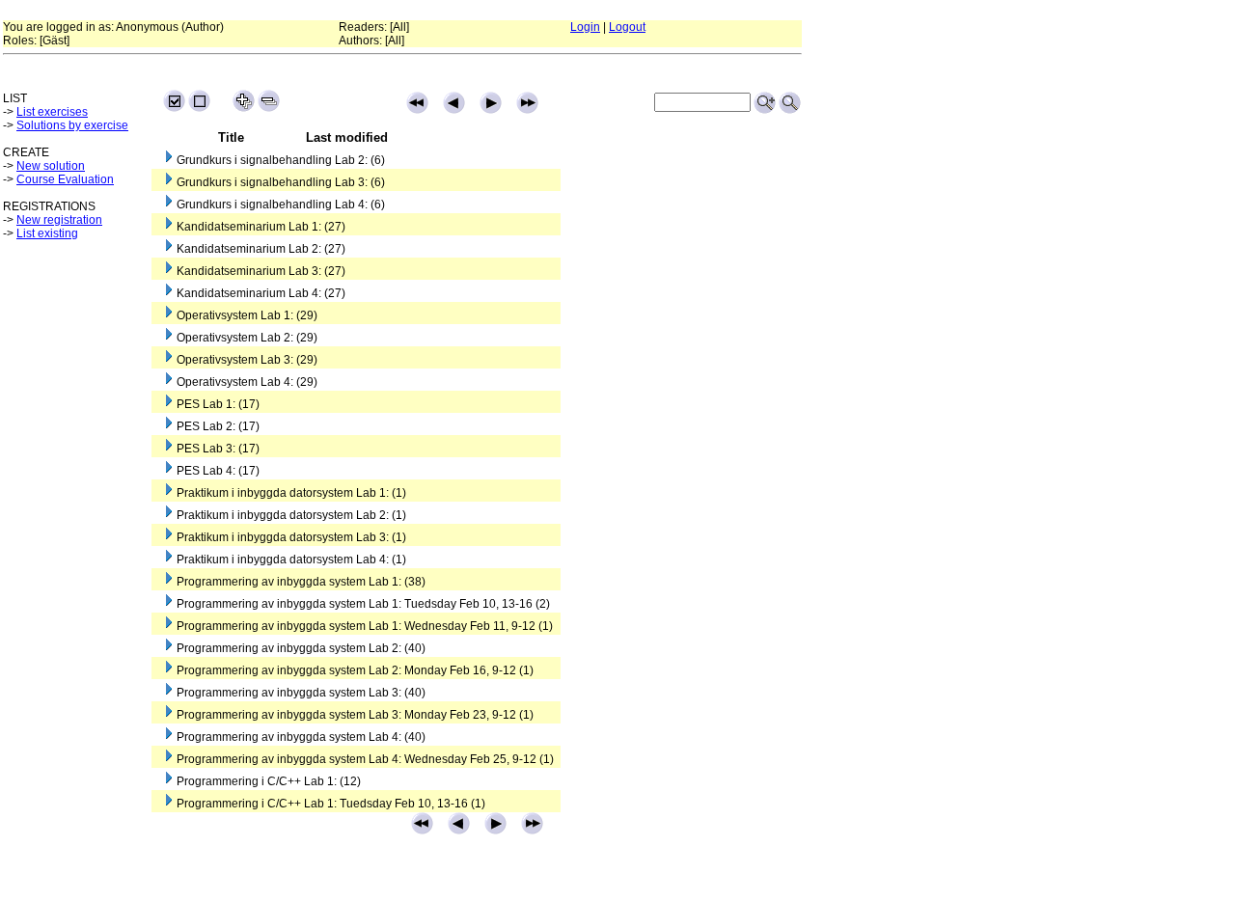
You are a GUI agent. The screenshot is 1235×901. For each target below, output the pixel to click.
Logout (627, 27)
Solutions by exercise (72, 125)
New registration (59, 220)
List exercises (52, 112)
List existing (47, 233)
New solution (50, 166)
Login (585, 27)
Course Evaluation (65, 179)
